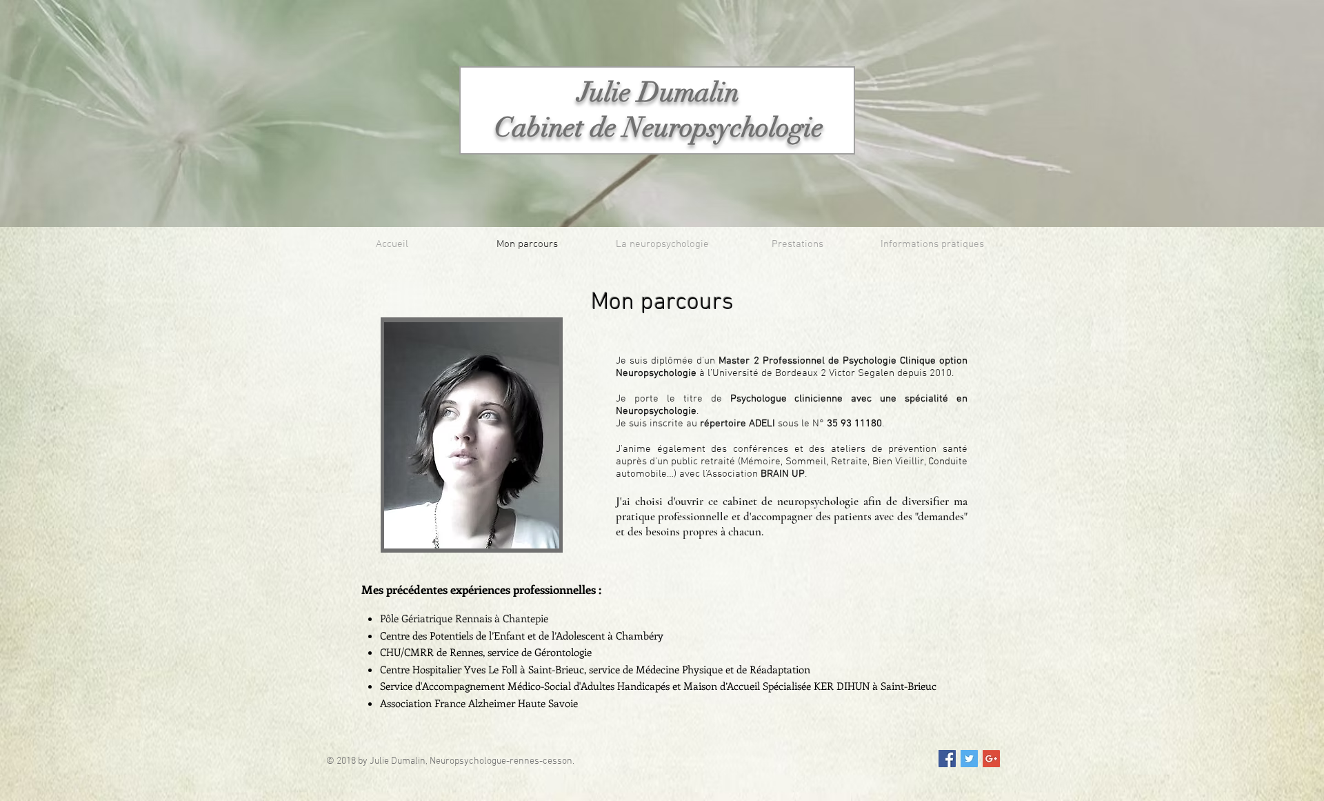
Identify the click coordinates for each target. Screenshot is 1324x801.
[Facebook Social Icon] (947, 758)
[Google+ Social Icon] (991, 758)
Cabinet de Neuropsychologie (658, 127)
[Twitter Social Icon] (969, 758)
